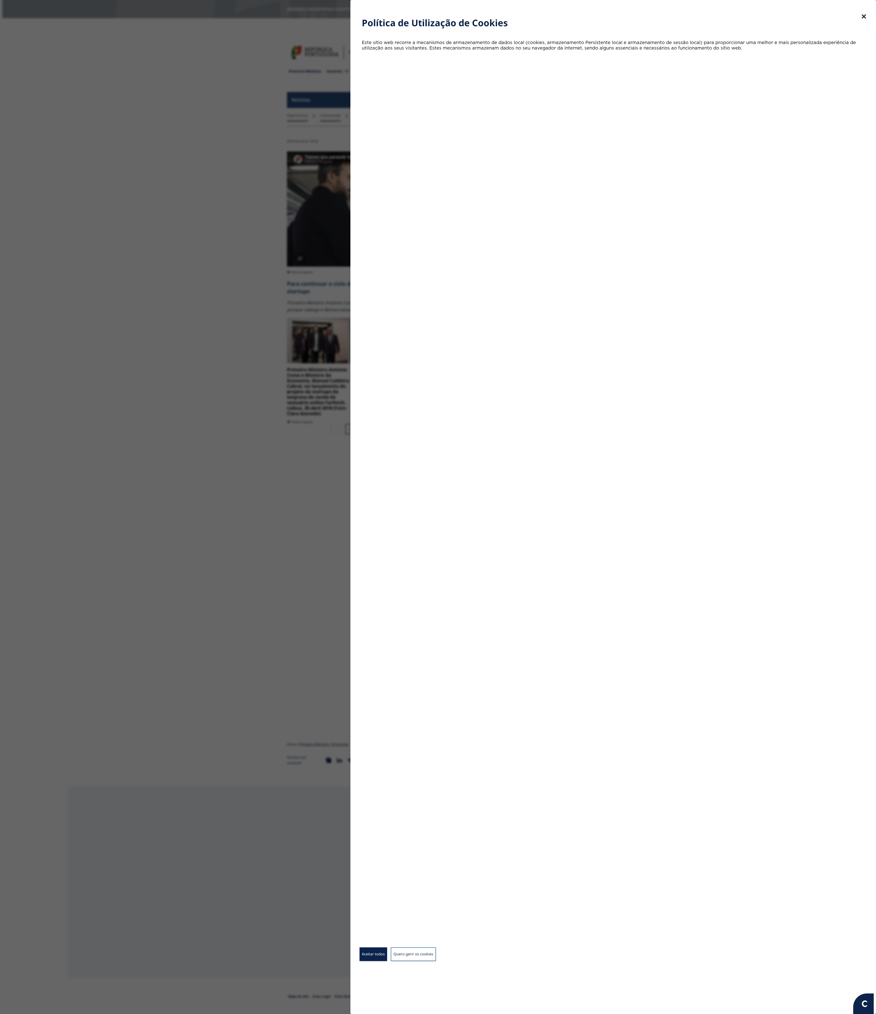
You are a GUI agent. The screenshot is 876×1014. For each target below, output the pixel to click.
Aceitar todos (373, 953)
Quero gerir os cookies (413, 953)
